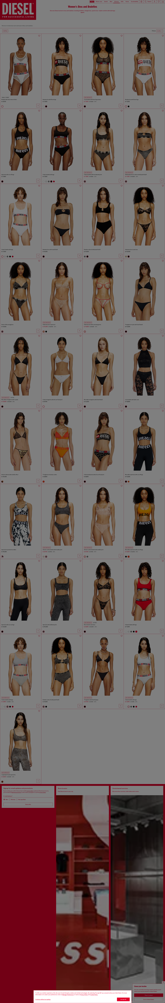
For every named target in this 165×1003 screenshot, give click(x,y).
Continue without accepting (42, 999)
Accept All (123, 999)
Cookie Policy (94, 994)
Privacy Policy (84, 994)
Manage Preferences (68, 994)
